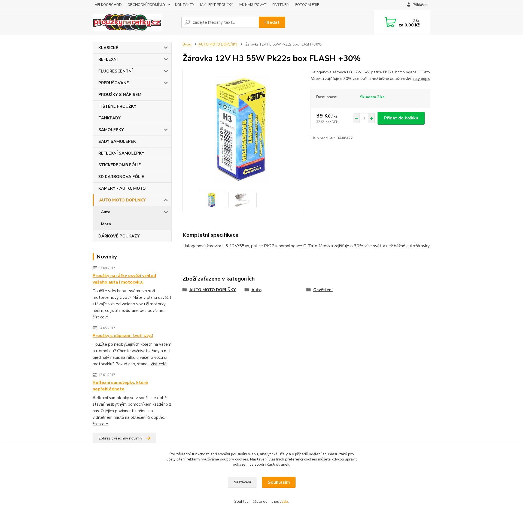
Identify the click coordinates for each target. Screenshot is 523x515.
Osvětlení (323, 290)
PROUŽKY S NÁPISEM (119, 94)
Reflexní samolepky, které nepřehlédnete (120, 386)
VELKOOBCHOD (108, 4)
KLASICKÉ (108, 47)
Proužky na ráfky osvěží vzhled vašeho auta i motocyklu (124, 279)
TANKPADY (109, 118)
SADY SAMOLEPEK (117, 141)
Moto (106, 224)
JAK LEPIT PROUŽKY (216, 4)
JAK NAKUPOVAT (253, 4)
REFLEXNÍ (108, 59)
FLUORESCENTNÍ (115, 71)
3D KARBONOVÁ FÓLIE (121, 176)
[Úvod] (135, 22)
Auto (105, 212)
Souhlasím (279, 482)
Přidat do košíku (401, 118)
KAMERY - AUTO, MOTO (122, 188)
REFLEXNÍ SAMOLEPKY (121, 153)
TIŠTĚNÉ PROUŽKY (117, 106)
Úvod (187, 44)
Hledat (271, 22)
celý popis (421, 78)
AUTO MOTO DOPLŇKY (122, 200)
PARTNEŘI (281, 4)
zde (285, 501)
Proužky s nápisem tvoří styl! (123, 336)
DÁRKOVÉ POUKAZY (119, 236)
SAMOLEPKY (111, 129)
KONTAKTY (184, 4)
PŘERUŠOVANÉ (113, 83)
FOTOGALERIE (307, 4)
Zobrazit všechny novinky (120, 438)
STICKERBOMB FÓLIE (119, 165)
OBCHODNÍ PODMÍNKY (146, 4)
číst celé (100, 317)
